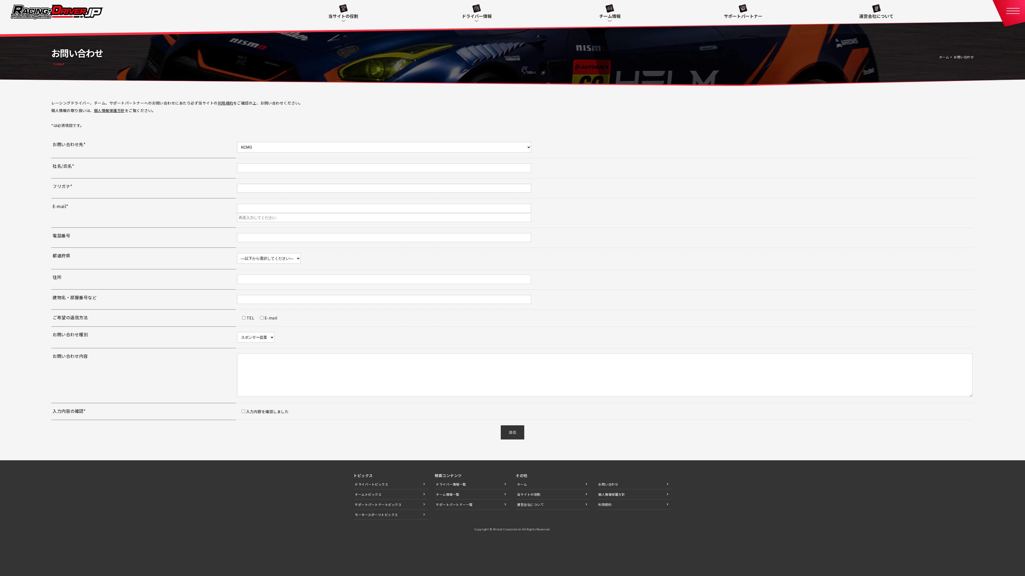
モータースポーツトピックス (376, 514)
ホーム (944, 57)
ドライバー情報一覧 (451, 484)
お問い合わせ (608, 484)
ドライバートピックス (371, 484)
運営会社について (530, 504)
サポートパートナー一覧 (454, 504)
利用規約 (225, 103)
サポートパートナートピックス (378, 504)
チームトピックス (368, 494)
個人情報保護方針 (109, 110)
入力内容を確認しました (267, 411)
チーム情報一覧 (447, 494)
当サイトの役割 (529, 494)
